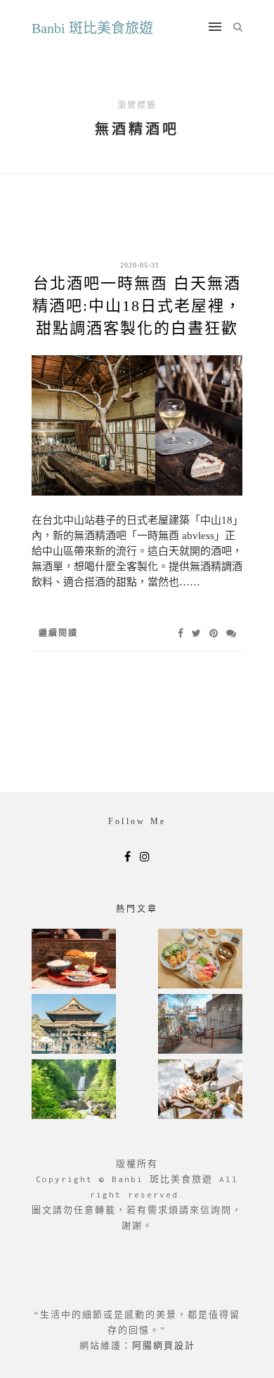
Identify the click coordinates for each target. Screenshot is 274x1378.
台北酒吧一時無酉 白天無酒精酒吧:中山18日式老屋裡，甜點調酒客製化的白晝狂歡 (137, 305)
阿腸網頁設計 (163, 1345)
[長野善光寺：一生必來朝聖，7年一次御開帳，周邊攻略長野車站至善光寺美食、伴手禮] (74, 1025)
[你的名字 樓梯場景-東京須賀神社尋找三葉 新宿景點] (200, 1025)
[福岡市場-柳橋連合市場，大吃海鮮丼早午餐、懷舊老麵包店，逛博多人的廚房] (200, 960)
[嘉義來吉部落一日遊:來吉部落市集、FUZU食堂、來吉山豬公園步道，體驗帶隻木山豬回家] (200, 1090)
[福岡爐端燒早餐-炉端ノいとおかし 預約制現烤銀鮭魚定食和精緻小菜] (74, 960)
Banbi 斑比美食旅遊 (92, 28)
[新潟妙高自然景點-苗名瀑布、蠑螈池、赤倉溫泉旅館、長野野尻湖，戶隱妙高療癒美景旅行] (74, 1090)
